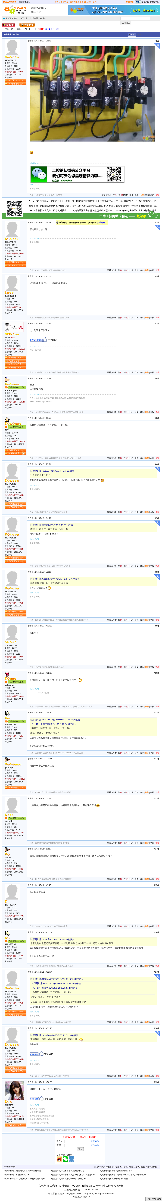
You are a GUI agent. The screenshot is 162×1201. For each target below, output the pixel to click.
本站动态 (75, 1185)
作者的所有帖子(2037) (14, 657)
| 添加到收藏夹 (24, 2)
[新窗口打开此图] (93, 93)
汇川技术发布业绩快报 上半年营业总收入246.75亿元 (98, 201)
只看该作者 (106, 195)
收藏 (132, 35)
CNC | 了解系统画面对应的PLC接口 (50, 270)
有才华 (43, 18)
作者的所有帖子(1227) (14, 916)
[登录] (138, 2)
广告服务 (146, 2)
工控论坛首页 (11, 18)
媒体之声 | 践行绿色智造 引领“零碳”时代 (52, 843)
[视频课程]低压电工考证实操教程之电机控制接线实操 (123, 1175)
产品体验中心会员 (16, 387)
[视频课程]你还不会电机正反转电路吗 (68, 1171)
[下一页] (55, 29)
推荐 (142, 195)
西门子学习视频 (126, 1167)
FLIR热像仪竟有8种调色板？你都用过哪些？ (54, 879)
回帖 (159, 1199)
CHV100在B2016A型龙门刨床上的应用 (52, 1076)
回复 (131, 195)
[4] (49, 29)
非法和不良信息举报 (113, 1185)
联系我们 (54, 1185)
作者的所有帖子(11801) (15, 402)
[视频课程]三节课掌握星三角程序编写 (116, 1171)
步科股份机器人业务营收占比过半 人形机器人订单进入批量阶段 (103, 205)
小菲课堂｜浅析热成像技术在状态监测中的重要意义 (57, 372)
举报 (147, 195)
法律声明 (97, 1185)
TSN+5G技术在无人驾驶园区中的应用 (51, 512)
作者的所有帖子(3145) (14, 736)
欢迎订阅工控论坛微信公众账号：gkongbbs (82, 222)
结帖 (152, 195)
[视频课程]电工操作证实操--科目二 (115, 1178)
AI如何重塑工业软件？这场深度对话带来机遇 (94, 210)
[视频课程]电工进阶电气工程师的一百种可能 (22, 1171)
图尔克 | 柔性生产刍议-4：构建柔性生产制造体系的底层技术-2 (61, 620)
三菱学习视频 (139, 1167)
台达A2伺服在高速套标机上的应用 (49, 667)
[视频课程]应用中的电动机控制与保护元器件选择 (24, 1178)
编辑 (136, 195)
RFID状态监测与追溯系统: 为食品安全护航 (53, 792)
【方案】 (31, 195)
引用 (126, 195)
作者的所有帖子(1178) (14, 833)
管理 (157, 195)
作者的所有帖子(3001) (14, 696)
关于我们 (43, 1185)
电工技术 (24, 18)
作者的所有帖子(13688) (15, 441)
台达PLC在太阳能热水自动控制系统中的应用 (54, 966)
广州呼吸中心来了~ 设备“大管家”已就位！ (52, 566)
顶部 (149, 1199)
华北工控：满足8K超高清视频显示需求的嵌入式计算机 (58, 458)
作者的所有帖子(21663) (15, 349)
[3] (46, 29)
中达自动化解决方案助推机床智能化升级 (52, 317)
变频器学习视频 (112, 1167)
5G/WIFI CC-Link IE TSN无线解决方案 (51, 926)
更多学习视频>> (152, 1167)
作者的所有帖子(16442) (15, 779)
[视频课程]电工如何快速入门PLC (17, 1175)
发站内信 (8, 77)
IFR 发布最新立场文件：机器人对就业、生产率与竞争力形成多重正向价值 (65, 210)
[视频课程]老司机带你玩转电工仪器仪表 (69, 1178)
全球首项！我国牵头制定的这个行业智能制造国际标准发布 (58, 205)
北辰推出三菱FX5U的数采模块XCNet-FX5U (53, 1022)
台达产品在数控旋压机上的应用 (48, 195)
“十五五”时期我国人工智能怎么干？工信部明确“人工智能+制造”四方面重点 (65, 201)
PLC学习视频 (100, 1167)
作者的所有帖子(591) (13, 307)
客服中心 (155, 2)
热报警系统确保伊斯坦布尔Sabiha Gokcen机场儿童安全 (59, 753)
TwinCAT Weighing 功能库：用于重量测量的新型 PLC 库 (59, 412)
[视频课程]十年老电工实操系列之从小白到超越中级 (73, 1175)
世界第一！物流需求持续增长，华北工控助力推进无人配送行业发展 (63, 706)
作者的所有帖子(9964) (14, 72)
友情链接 (86, 1185)
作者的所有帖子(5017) (14, 1116)
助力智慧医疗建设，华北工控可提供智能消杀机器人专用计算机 (61, 1130)
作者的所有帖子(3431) (14, 869)
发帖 (154, 1199)
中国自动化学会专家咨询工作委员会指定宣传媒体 (76, 2)
